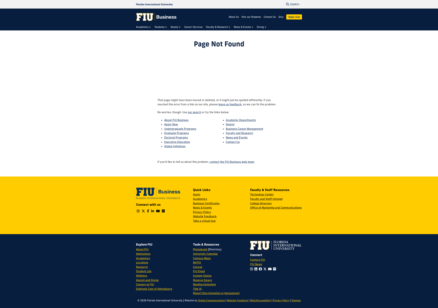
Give (281, 16)
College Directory (261, 203)
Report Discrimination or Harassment (216, 293)
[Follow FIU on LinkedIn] (256, 269)
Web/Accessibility (260, 300)
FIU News (256, 264)
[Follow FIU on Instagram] (252, 269)
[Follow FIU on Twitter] (265, 269)
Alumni (230, 124)
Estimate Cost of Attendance (154, 289)
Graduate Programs (176, 133)
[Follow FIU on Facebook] (261, 269)
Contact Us (270, 16)
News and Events (237, 137)
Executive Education (177, 142)
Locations (142, 262)
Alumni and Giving (147, 280)
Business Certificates (206, 203)
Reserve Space (202, 280)
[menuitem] (143, 27)
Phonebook (200, 249)
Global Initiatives (174, 146)
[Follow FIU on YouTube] (270, 269)
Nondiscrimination (204, 284)
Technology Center (262, 194)
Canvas (197, 267)
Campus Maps (202, 258)
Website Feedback (205, 216)
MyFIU (197, 262)
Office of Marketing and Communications (276, 207)
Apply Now (171, 124)
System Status (202, 275)
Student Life (143, 271)
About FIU (142, 249)
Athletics (141, 275)
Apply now (294, 16)
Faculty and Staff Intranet (266, 199)
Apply (196, 194)
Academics (200, 199)
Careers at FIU (145, 284)
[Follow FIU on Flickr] (275, 269)
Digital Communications (211, 300)
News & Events (202, 207)
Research (142, 267)
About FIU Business (176, 120)
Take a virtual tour (204, 220)
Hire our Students (251, 16)
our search (194, 112)
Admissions (143, 253)
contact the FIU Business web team (232, 161)
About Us (234, 16)
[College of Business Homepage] (156, 17)
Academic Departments (241, 120)
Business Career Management (244, 128)
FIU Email (199, 271)
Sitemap (296, 300)
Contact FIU (257, 259)
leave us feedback (230, 104)
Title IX (197, 289)
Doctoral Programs (176, 137)
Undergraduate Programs (180, 128)
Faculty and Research (239, 133)
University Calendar (205, 253)
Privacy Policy (202, 212)
